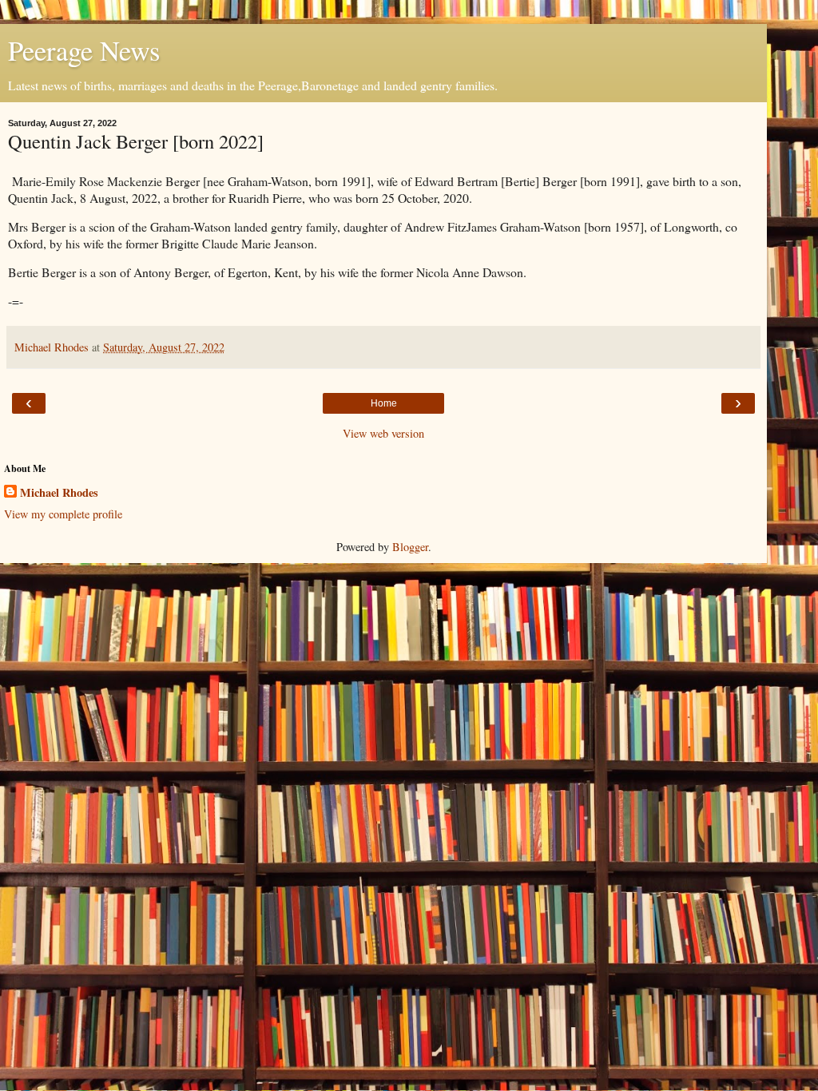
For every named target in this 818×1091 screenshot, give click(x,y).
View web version (383, 433)
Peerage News (84, 50)
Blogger (410, 546)
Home (384, 403)
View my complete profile (63, 514)
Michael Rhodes (59, 493)
